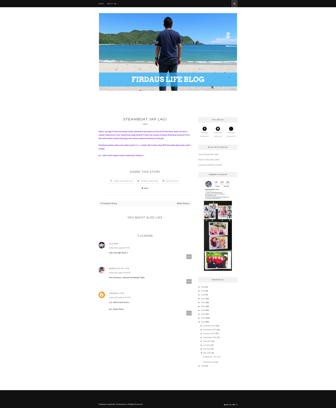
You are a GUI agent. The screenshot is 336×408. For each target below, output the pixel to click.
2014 (203, 310)
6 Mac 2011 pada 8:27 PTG (119, 248)
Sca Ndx (114, 243)
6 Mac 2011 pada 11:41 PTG (120, 297)
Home (101, 4)
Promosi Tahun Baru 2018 (208, 159)
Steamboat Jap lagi (210, 362)
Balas (189, 256)
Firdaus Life (116, 293)
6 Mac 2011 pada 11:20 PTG (120, 272)
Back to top (230, 405)
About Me (112, 4)
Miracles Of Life (119, 268)
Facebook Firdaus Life (204, 134)
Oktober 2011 (209, 333)
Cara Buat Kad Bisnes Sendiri (210, 165)
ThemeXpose (121, 404)
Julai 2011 (207, 341)
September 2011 (210, 337)
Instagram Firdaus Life (218, 134)
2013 (203, 314)
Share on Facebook (123, 181)
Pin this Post (172, 181)
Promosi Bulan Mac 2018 (208, 154)
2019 (203, 291)
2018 (203, 295)
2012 (203, 318)
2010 (203, 366)
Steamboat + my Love (211, 356)
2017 (203, 298)
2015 (203, 306)
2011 (203, 322)
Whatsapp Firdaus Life (231, 134)
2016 (203, 302)
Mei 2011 (207, 349)
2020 (203, 287)
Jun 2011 (207, 345)
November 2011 (209, 329)
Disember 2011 (209, 326)
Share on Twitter (149, 181)
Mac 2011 (207, 353)
